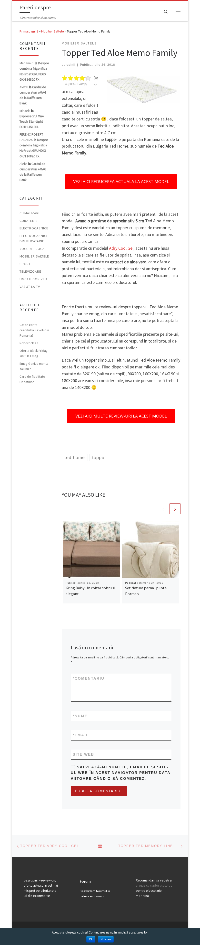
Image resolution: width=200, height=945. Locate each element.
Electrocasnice (34, 228)
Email (81, 735)
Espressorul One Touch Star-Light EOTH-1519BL (32, 121)
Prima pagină (29, 31)
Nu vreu (105, 939)
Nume (80, 716)
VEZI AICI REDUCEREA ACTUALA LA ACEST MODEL (121, 181)
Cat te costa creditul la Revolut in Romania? (34, 330)
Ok (91, 939)
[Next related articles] (175, 508)
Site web (83, 754)
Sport (25, 264)
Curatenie (29, 220)
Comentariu (88, 678)
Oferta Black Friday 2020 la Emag (34, 353)
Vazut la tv (30, 286)
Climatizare (30, 213)
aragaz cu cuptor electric (153, 885)
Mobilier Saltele (52, 31)
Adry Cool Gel (121, 248)
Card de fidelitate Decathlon (32, 379)
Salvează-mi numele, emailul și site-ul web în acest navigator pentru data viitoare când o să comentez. (120, 773)
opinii (71, 64)
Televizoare (30, 271)
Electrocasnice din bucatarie (34, 238)
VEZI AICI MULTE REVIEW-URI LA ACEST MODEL (121, 416)
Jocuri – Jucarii (34, 249)
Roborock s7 (29, 343)
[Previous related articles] (163, 508)
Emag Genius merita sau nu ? (34, 366)
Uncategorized (33, 279)
